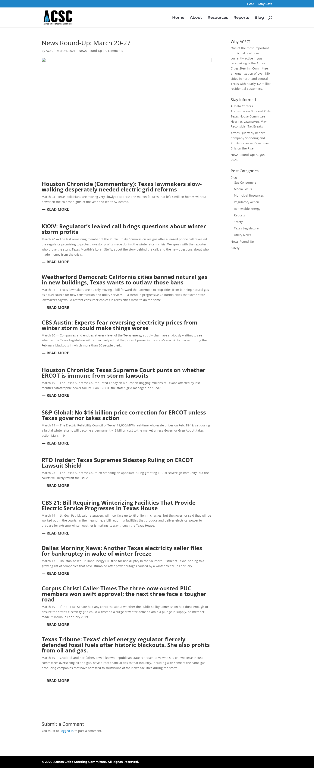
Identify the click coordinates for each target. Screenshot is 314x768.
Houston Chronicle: (69, 370)
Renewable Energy (247, 209)
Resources (218, 18)
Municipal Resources (249, 195)
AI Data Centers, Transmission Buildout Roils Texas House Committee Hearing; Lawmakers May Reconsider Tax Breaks (251, 116)
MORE (63, 261)
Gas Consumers (245, 182)
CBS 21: (52, 502)
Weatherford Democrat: (75, 277)
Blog (259, 18)
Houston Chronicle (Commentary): (90, 184)
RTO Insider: (59, 460)
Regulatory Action (246, 202)
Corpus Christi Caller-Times (80, 588)
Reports (241, 18)
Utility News (242, 235)
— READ (49, 261)
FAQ (250, 4)
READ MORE (57, 533)
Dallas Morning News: (72, 548)
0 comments (114, 51)
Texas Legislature (246, 228)
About (196, 18)
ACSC (49, 51)
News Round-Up (90, 51)
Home (178, 18)
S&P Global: (58, 412)
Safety (238, 222)
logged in (67, 731)
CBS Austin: (58, 322)
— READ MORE (55, 209)
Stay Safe (265, 4)
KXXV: (50, 226)
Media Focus (243, 189)
